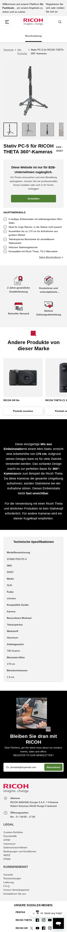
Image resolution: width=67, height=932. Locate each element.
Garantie (8, 874)
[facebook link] (37, 920)
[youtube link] (50, 920)
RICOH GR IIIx (11, 400)
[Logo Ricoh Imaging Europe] (33, 21)
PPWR (6, 859)
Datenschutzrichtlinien (15, 847)
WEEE (6, 855)
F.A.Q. (6, 886)
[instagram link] (43, 920)
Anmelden (34, 198)
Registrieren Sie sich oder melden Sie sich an (55, 8)
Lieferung (8, 882)
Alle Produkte (22, 51)
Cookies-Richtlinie (13, 832)
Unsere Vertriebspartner (16, 889)
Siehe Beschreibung (50, 257)
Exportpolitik (10, 836)
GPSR (6, 840)
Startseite (8, 49)
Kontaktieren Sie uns (14, 893)
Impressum (9, 843)
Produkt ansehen (23, 411)
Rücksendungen (12, 878)
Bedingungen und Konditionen (19, 851)
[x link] (31, 928)
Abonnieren (53, 767)
